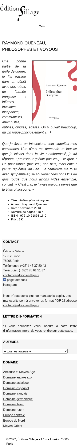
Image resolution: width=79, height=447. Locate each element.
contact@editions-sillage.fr (21, 275)
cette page (65, 330)
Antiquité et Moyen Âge (19, 372)
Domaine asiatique (16, 382)
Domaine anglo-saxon (18, 377)
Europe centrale (14, 415)
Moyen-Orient (12, 426)
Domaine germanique (18, 399)
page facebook (16, 280)
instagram (10, 284)
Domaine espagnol (16, 388)
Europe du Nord (14, 420)
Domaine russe (13, 409)
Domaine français (15, 393)
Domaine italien (13, 404)
